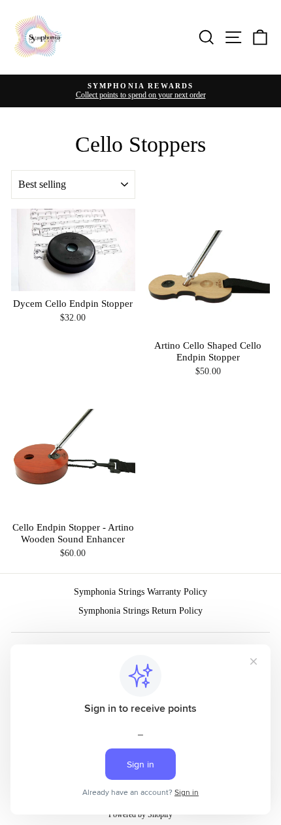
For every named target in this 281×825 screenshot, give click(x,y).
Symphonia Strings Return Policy (140, 611)
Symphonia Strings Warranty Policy (140, 592)
